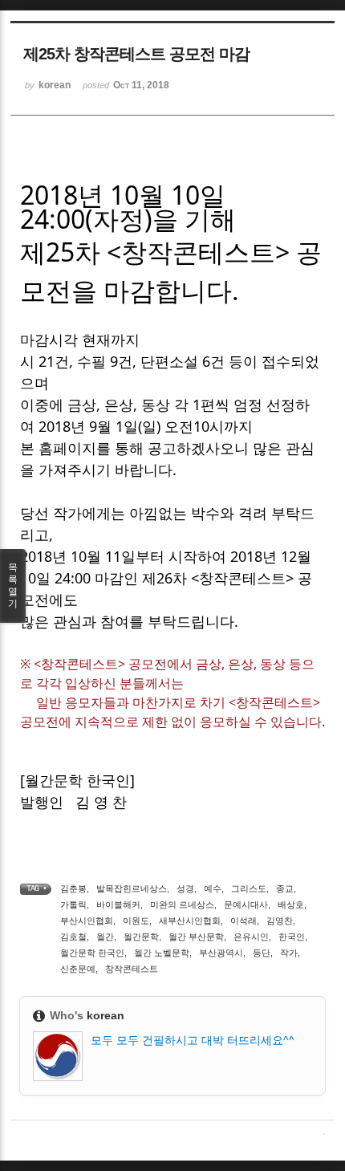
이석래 (243, 920)
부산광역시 (221, 953)
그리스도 (248, 888)
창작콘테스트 (131, 969)
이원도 (136, 920)
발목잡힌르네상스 (131, 888)
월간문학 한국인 (92, 953)
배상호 (291, 904)
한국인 (291, 936)
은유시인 (251, 936)
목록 (13, 585)
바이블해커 (118, 904)
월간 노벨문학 (161, 953)
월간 (105, 936)
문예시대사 (246, 904)
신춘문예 (77, 969)
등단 (261, 953)
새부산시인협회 (190, 920)
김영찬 (279, 920)
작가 (289, 953)
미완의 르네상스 (182, 904)
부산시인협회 (86, 920)
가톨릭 (73, 904)
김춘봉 (73, 888)
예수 (212, 888)
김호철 (73, 936)
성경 (185, 888)
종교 (285, 888)
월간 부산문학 (196, 936)
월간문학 (141, 936)
